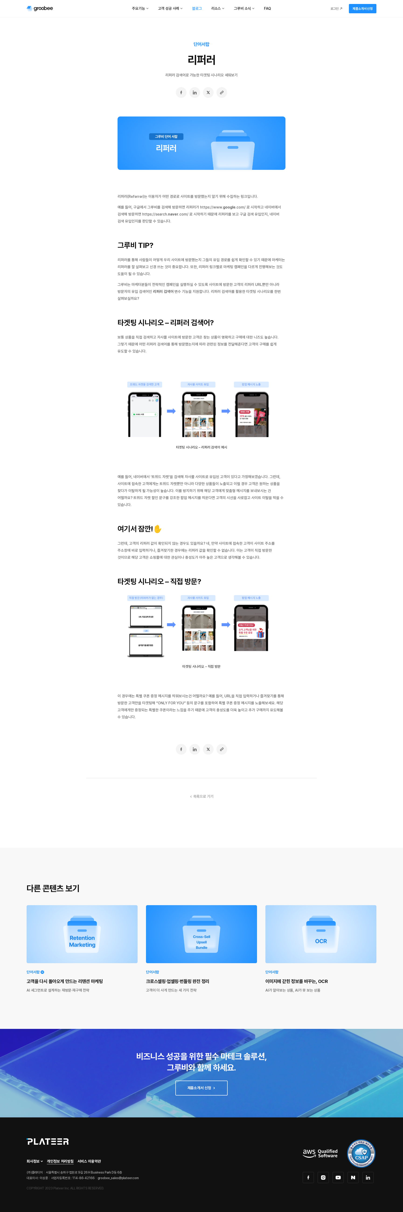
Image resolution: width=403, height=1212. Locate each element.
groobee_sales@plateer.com (118, 1178)
